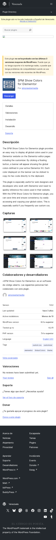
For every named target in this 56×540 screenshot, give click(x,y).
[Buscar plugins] (30, 30)
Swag (33, 469)
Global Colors (40, 350)
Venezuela (13, 504)
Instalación (10, 119)
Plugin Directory (9, 12)
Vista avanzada (10, 358)
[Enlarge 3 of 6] (23, 239)
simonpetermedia (30, 88)
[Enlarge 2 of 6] (50, 221)
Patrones (33, 447)
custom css (37, 345)
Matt (6, 483)
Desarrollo (10, 126)
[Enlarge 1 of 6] (23, 221)
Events (32, 460)
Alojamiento (8, 442)
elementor (29, 350)
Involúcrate (34, 456)
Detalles (9, 106)
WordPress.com (11, 478)
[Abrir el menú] (52, 4)
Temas (32, 438)
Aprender (7, 456)
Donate (34, 465)
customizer (48, 345)
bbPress (8, 487)
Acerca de (7, 433)
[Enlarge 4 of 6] (50, 239)
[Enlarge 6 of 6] (50, 256)
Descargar (9, 96)
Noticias (6, 438)
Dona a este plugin (11, 417)
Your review (8, 378)
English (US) (48, 339)
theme (49, 350)
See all (50, 378)
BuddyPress (10, 492)
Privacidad (8, 447)
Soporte (9, 133)
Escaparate (34, 433)
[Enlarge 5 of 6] (23, 256)
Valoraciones (11, 112)
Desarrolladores (10, 465)
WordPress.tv (10, 469)
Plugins (32, 442)
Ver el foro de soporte (13, 397)
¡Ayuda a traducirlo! (28, 21)
